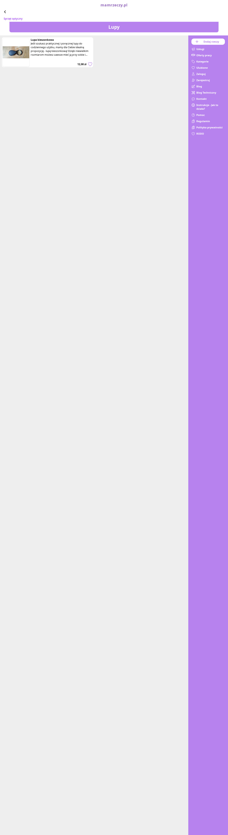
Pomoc (200, 115)
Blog (199, 86)
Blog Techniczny (206, 92)
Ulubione (202, 67)
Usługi (200, 49)
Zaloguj (201, 74)
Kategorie (202, 61)
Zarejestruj (203, 80)
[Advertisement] (94, 132)
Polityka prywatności (209, 127)
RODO (200, 133)
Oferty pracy (204, 55)
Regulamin (203, 121)
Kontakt (201, 99)
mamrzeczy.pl (114, 4)
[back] (5, 12)
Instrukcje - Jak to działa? (207, 107)
